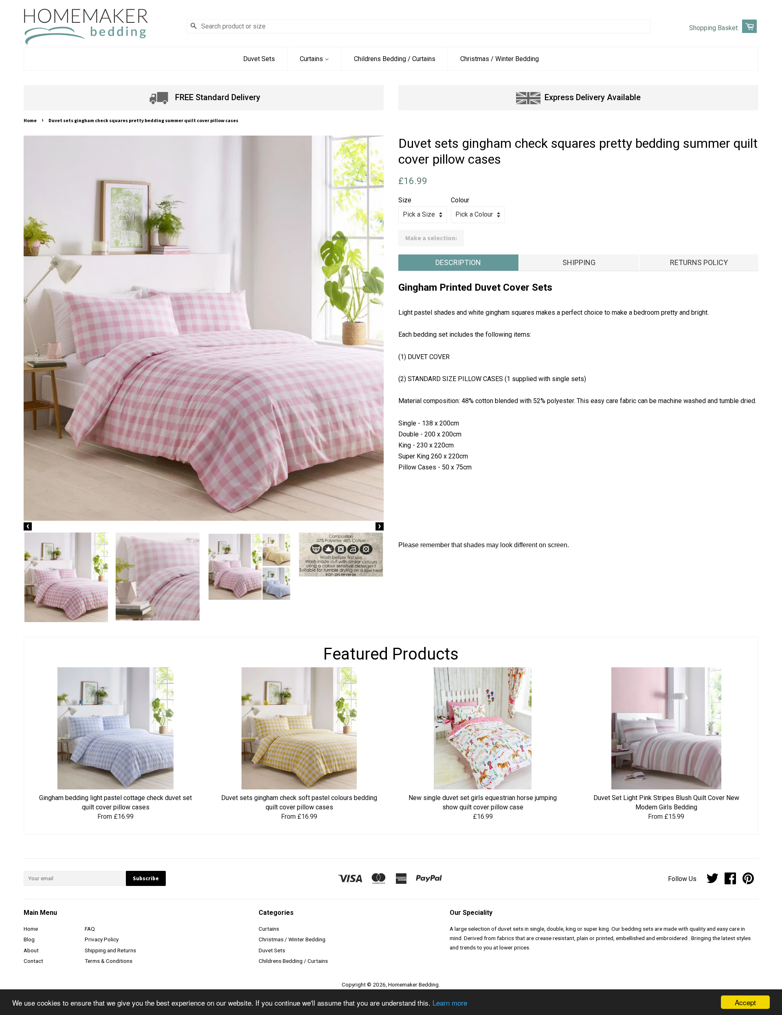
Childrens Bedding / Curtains (394, 59)
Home (30, 120)
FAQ (90, 928)
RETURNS (699, 262)
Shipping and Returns (110, 950)
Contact (33, 961)
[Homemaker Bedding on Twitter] (712, 881)
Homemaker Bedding (413, 984)
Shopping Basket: (714, 28)
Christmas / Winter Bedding (499, 59)
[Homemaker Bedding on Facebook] (730, 881)
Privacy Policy (102, 939)
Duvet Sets (259, 59)
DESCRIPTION (458, 262)
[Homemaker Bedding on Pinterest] (748, 881)
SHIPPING (578, 262)
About (31, 950)
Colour (460, 200)
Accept (745, 1002)
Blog (29, 939)
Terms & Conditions (108, 961)
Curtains (312, 59)
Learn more (450, 1002)
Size (404, 200)
